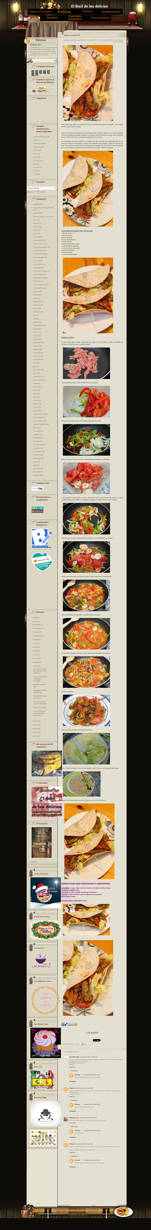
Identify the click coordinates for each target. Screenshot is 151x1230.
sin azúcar (36, 154)
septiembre (38, 636)
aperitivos (36, 213)
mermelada (37, 353)
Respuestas (74, 1070)
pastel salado (37, 380)
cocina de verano (39, 254)
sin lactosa (36, 174)
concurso (36, 291)
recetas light (37, 150)
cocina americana (39, 244)
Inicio (93, 1205)
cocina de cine (38, 250)
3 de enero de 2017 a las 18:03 (84, 1144)
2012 (35, 736)
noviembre (37, 628)
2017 (35, 621)
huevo (35, 336)
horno (35, 332)
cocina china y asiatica (40, 247)
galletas (36, 322)
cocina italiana (38, 274)
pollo (35, 397)
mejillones (36, 349)
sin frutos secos (38, 160)
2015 (35, 725)
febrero (36, 662)
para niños (37, 370)
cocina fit (36, 140)
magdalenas (37, 342)
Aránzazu (77, 1074)
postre (35, 400)
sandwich (36, 434)
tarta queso (37, 468)
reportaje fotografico (40, 424)
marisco (36, 346)
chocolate (36, 237)
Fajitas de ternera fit (40, 707)
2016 (35, 721)
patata (35, 383)
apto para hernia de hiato (41, 137)
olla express (37, 359)
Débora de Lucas (74, 1117)
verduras (36, 475)
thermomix (36, 472)
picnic (35, 390)
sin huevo (36, 171)
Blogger (97, 1209)
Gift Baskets (65, 1211)
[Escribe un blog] (78, 1044)
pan (34, 366)
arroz (35, 220)
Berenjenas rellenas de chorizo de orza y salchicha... (40, 671)
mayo (36, 651)
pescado (36, 387)
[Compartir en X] (80, 1044)
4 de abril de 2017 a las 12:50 (92, 1104)
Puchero (36, 407)
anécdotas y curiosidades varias (43, 208)
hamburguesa (38, 325)
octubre (36, 632)
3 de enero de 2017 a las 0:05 (88, 1117)
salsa (35, 428)
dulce (35, 308)
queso (35, 410)
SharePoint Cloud (74, 1211)
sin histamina (37, 167)
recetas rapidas (38, 421)
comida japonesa (39, 288)
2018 (35, 618)
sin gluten (36, 164)
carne (35, 233)
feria (35, 315)
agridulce (36, 204)
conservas (36, 295)
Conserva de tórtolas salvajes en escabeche (40, 679)
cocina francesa (38, 264)
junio (36, 647)
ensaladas (36, 312)
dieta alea (36, 305)
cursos (35, 298)
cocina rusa (37, 281)
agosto (36, 639)
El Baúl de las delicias (89, 6)
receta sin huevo (38, 147)
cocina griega (37, 267)
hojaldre (36, 329)
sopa (35, 462)
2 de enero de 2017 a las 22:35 (88, 1057)
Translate (43, 192)
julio (35, 643)
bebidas (36, 223)
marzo (36, 658)
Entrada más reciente (63, 1205)
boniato (36, 230)
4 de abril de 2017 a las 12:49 (92, 1074)
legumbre (36, 339)
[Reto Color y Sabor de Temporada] (43, 1145)
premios (36, 404)
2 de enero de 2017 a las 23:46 (84, 1088)
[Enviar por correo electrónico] (76, 1044)
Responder (72, 1067)
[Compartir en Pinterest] (85, 1044)
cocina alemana (38, 240)
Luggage (58, 1211)
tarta (35, 465)
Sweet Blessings (74, 1057)
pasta (35, 373)
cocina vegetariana (39, 143)
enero (36, 666)
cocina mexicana (39, 278)
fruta (35, 319)
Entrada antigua (122, 1205)
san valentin (37, 431)
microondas (37, 356)
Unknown (72, 1088)
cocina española (38, 257)
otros (35, 363)
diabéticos (36, 302)
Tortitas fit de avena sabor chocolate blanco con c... (40, 713)
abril (35, 655)
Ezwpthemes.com (93, 1211)
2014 (35, 728)
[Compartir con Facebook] (82, 1044)
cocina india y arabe (40, 271)
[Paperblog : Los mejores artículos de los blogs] (37, 490)
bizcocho (36, 227)
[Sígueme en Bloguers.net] (42, 547)
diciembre (37, 624)
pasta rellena (37, 376)
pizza (35, 393)
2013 (35, 732)
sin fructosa (37, 157)
